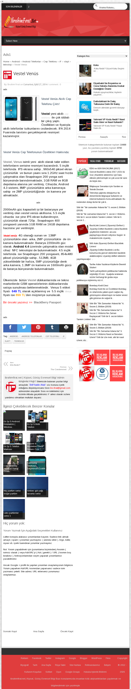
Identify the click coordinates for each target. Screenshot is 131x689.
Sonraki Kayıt (10, 631)
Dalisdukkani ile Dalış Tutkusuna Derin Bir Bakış (106, 103)
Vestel (32, 280)
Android (14, 336)
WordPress (96, 658)
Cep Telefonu (52, 336)
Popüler (82, 161)
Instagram (60, 658)
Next (124, 137)
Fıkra (108, 658)
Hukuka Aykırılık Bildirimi (95, 672)
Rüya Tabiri (60, 665)
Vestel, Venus (13, 162)
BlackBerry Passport (47, 302)
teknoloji (19, 341)
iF (63, 336)
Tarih (35, 665)
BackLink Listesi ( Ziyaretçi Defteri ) (107, 225)
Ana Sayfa (38, 631)
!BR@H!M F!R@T (27, 381)
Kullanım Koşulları (32, 672)
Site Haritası (75, 665)
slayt (7, 341)
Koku (96, 65)
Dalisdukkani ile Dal (47, 6)
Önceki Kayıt (66, 631)
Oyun (58, 672)
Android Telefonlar (32, 336)
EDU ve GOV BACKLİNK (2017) (105, 168)
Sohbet (49, 672)
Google (72, 658)
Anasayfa (104, 137)
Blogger (83, 658)
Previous (82, 137)
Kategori (121, 161)
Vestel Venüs (25, 73)
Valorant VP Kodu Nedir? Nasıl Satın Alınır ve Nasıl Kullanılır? (109, 121)
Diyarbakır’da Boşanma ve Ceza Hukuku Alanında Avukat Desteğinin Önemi (108, 86)
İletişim (107, 665)
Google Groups (72, 672)
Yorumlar (109, 161)
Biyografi (24, 665)
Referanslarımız (92, 665)
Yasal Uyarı (95, 161)
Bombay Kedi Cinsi (99, 285)
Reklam (24, 658)
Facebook (36, 658)
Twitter (48, 658)
